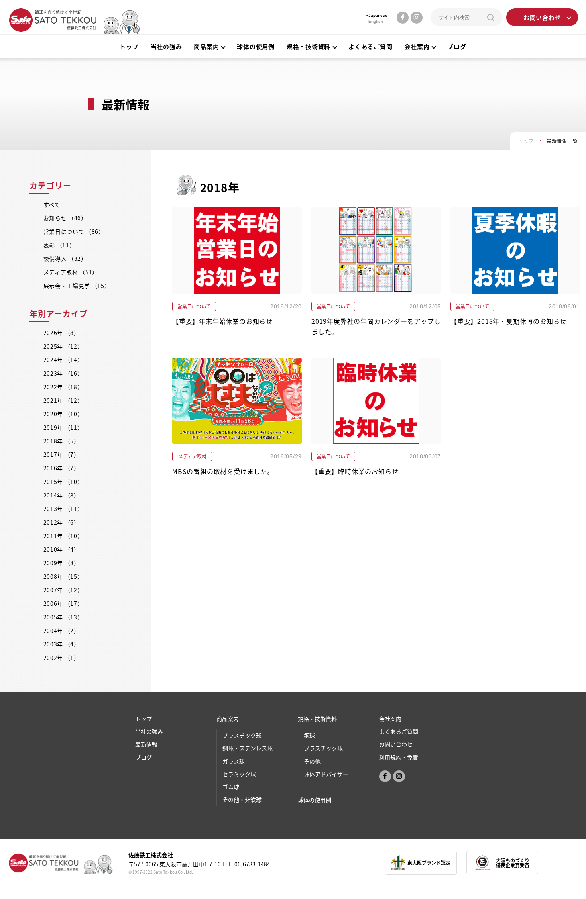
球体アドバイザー (326, 774)
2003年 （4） (61, 644)
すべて (51, 204)
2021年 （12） (63, 400)
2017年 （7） (61, 454)
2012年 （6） (61, 522)
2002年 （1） (61, 658)
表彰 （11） (59, 245)
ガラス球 (233, 761)
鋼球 (309, 735)
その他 (312, 761)
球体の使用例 (256, 46)
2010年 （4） (61, 549)
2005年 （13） (63, 617)
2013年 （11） (63, 509)
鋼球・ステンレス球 (247, 748)
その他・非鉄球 (242, 799)
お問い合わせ (542, 17)
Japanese (377, 15)
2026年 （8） (61, 333)
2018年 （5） (61, 441)
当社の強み (166, 46)
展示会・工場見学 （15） (76, 286)
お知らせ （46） (65, 218)
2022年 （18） (63, 387)
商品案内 (227, 719)
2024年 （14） (63, 360)
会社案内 (416, 46)
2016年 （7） (61, 468)
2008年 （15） (63, 576)
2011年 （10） (63, 536)
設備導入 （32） (65, 258)
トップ (129, 46)
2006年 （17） (63, 603)
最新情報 (146, 744)
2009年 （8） (61, 563)
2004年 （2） (61, 631)
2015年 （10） (63, 482)
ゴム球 (230, 787)
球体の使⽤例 (314, 800)
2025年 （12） (63, 346)
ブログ (456, 46)
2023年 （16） (63, 373)
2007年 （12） (63, 590)
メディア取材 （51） (70, 272)
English (375, 21)
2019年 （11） (63, 427)
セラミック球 (239, 774)
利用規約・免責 (398, 757)
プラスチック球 (242, 735)
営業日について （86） (73, 231)
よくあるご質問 (370, 46)
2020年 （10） (63, 414)
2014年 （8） (61, 495)
